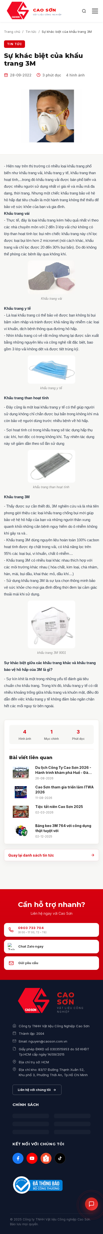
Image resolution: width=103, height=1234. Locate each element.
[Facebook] (18, 1158)
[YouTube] (32, 1158)
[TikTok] (60, 1158)
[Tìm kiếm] (84, 11)
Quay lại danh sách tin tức (31, 855)
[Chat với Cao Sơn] (91, 1203)
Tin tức (31, 32)
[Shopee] (46, 1158)
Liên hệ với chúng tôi (34, 1090)
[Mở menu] (95, 11)
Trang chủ (12, 32)
